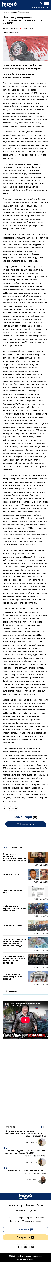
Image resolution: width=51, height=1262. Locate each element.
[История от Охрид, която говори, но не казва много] (38, 977)
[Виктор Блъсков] (42, 1142)
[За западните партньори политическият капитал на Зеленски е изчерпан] (38, 857)
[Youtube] (25, 1247)
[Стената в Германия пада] (38, 891)
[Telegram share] (15, 808)
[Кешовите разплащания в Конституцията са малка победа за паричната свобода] (38, 942)
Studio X (31, 1259)
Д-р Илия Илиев (31, 1180)
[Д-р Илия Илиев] (42, 1180)
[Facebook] (19, 1247)
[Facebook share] (5, 808)
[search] (41, 3)
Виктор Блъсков (31, 1142)
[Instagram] (32, 1247)
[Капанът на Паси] (38, 874)
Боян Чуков (14, 28)
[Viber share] (10, 808)
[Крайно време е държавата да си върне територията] (38, 908)
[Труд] (25, 1196)
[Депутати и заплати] (38, 925)
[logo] (9, 4)
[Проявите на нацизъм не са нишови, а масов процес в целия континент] (38, 959)
